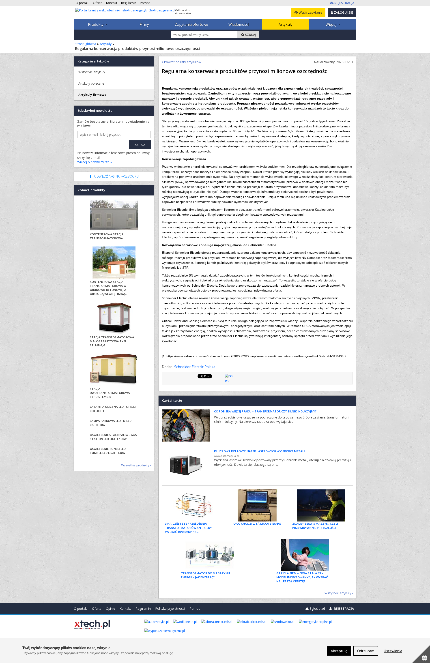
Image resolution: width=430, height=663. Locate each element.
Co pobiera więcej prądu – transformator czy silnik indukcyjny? (265, 411)
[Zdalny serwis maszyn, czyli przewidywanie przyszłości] (321, 505)
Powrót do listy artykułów (182, 62)
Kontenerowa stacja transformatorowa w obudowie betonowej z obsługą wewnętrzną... (108, 288)
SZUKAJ (250, 34)
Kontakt (125, 608)
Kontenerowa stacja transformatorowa (106, 236)
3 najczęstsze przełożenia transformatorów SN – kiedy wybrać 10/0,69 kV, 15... (188, 527)
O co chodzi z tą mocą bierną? (257, 523)
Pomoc (194, 608)
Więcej (331, 24)
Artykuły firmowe (92, 94)
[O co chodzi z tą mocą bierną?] (257, 505)
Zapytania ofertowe (191, 24)
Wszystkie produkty (135, 465)
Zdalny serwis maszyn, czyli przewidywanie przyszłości (315, 525)
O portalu (81, 608)
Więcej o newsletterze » (94, 162)
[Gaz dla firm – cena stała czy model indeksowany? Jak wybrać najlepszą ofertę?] (305, 555)
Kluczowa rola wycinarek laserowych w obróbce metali (259, 451)
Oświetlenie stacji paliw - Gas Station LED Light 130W (113, 437)
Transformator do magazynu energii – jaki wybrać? (205, 575)
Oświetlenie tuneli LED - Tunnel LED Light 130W (108, 451)
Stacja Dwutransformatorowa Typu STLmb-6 (110, 393)
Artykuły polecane (91, 83)
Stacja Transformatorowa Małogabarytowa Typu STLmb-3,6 (112, 341)
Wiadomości (238, 24)
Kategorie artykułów (93, 61)
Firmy (144, 24)
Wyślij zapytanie (310, 12)
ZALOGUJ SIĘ (343, 12)
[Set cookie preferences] (421, 654)
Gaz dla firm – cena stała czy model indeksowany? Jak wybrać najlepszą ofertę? (302, 577)
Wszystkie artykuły (338, 593)
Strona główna (85, 44)
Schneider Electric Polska (194, 367)
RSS (227, 381)
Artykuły (285, 24)
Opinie (110, 608)
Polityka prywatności (170, 608)
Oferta (96, 608)
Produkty (96, 24)
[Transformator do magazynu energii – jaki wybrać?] (209, 555)
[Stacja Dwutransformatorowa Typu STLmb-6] (114, 370)
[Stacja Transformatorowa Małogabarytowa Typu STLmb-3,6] (114, 318)
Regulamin (143, 608)
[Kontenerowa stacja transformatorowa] (114, 215)
